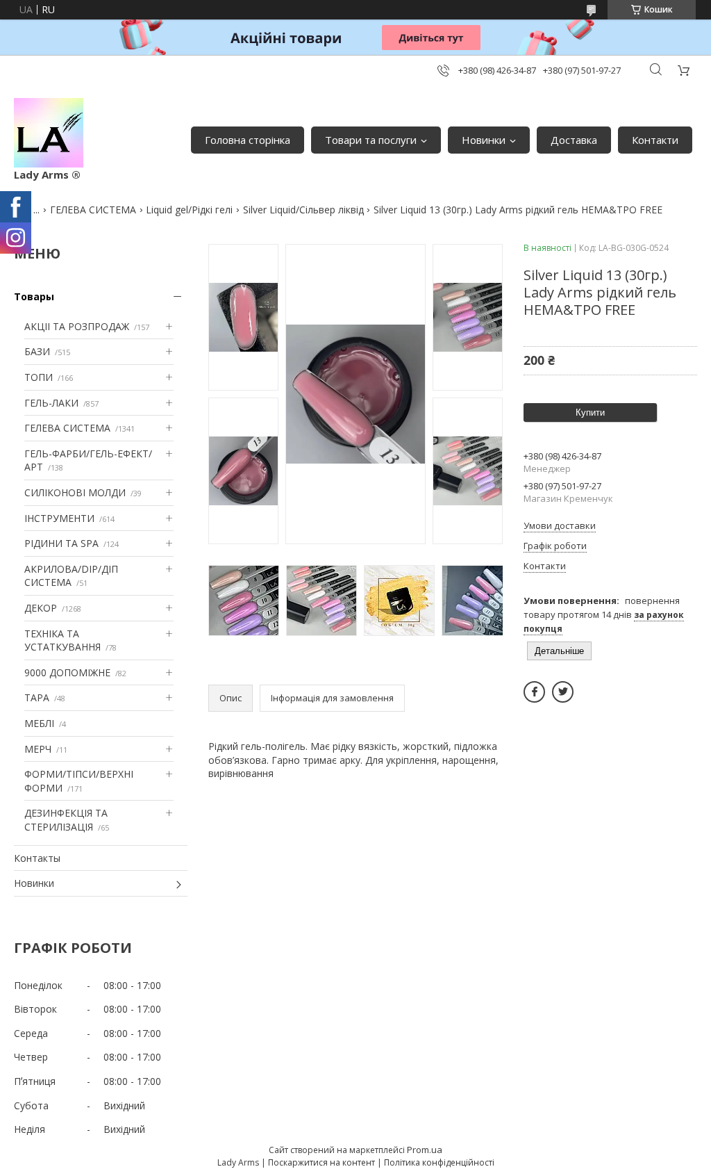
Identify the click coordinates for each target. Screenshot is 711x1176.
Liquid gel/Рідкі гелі (189, 209)
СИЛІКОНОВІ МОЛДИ (75, 492)
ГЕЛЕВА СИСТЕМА (93, 209)
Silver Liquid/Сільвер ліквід (303, 209)
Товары (34, 296)
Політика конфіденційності (439, 1162)
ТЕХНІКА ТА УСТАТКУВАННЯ (62, 640)
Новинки (483, 140)
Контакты (37, 858)
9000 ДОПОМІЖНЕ (67, 672)
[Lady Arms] (48, 133)
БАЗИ (37, 351)
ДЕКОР (40, 607)
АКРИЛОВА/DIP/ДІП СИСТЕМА (71, 575)
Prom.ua (424, 1149)
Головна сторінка (247, 140)
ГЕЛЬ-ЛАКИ (51, 402)
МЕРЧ (37, 749)
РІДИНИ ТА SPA (61, 543)
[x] (563, 692)
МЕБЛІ (39, 723)
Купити (590, 412)
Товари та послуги (371, 140)
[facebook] (534, 692)
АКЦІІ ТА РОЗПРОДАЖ (76, 326)
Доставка (574, 140)
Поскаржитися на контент (321, 1162)
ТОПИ (38, 377)
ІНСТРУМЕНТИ (59, 518)
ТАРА (36, 697)
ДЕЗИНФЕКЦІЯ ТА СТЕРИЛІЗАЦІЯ (66, 819)
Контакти (655, 140)
